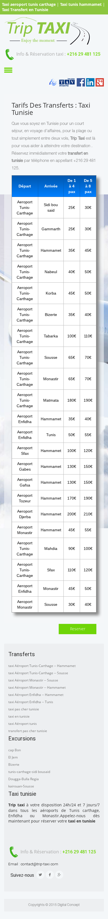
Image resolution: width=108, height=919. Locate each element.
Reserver (77, 628)
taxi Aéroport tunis (22, 723)
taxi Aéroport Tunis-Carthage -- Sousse (38, 673)
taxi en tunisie (19, 716)
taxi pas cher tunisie (23, 709)
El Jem (13, 757)
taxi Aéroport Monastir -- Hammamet (37, 687)
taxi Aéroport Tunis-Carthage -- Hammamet (42, 665)
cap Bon (14, 750)
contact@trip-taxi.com (39, 864)
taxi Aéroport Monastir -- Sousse (33, 680)
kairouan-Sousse (21, 786)
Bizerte (13, 764)
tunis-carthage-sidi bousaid (29, 771)
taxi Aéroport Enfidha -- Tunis (30, 702)
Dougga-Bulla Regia (23, 779)
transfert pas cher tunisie (27, 730)
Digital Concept (69, 905)
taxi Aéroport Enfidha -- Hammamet (35, 694)
